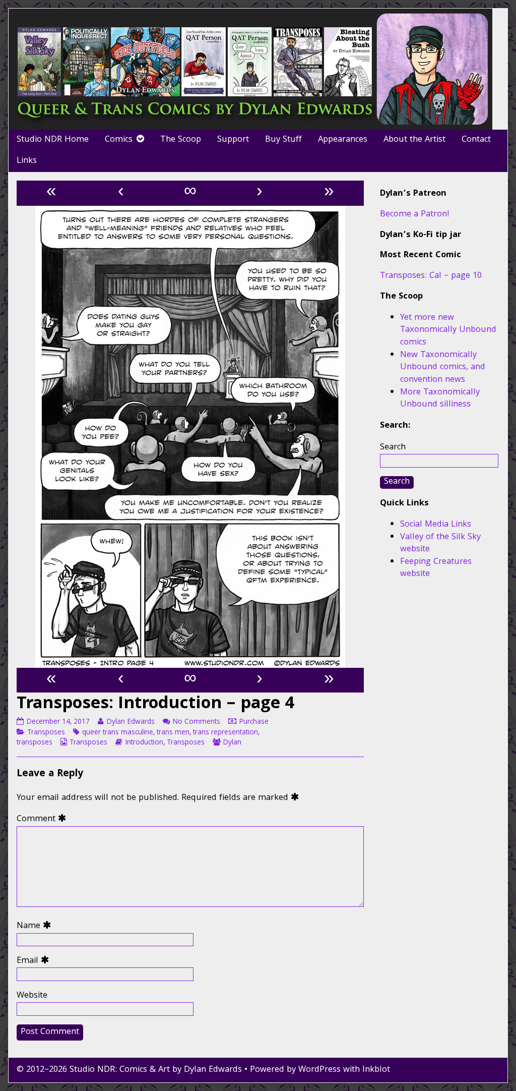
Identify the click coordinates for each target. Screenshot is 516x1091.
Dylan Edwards (130, 722)
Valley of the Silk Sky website (440, 543)
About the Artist (414, 140)
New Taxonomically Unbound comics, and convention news (442, 367)
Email (35, 961)
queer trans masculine (117, 733)
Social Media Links (435, 525)
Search (393, 447)
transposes (34, 743)
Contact (476, 140)
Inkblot (376, 1070)
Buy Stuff (283, 140)
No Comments (196, 722)
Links (27, 161)
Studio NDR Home (53, 140)
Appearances (342, 140)
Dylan (232, 743)
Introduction (144, 743)
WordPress (319, 1070)
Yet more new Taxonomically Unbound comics (448, 330)
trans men (173, 733)
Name (36, 927)
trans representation (225, 733)
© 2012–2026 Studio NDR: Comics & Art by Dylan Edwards (129, 1070)
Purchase (254, 722)
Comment (44, 820)
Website (32, 996)
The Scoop (180, 140)
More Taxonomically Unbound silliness (440, 399)
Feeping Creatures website (436, 568)
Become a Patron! (414, 214)
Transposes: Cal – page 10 (431, 276)
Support (233, 140)
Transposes (46, 733)
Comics (119, 140)
